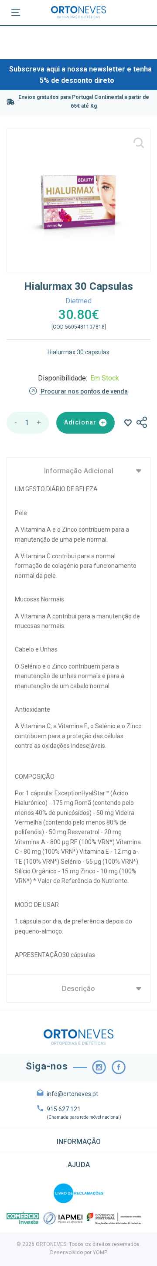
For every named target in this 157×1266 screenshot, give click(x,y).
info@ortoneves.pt (72, 1093)
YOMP (100, 1252)
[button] (78, 1140)
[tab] (78, 1140)
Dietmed (78, 301)
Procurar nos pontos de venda (83, 391)
